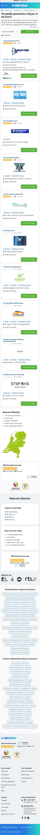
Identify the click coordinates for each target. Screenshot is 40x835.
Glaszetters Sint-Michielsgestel (20, 632)
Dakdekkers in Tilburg (20, 676)
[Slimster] (2, 10)
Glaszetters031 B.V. (10, 41)
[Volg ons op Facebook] (22, 818)
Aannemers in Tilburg (20, 663)
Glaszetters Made (12, 615)
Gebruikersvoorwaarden (9, 827)
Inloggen (4, 800)
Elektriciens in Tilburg (11, 688)
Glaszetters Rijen (31, 627)
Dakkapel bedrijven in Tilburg (20, 709)
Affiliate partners (27, 778)
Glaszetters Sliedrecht (20, 636)
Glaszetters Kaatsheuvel (29, 611)
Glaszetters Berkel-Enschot (12, 594)
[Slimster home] (20, 5)
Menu (6, 5)
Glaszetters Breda (27, 598)
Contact (23, 781)
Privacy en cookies (26, 827)
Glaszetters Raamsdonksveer (13, 627)
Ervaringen (5, 807)
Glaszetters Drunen (28, 602)
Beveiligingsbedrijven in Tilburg (20, 680)
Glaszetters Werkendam (20, 648)
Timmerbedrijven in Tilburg (20, 672)
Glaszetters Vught (12, 644)
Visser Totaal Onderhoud (12, 194)
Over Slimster (6, 804)
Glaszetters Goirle (29, 606)
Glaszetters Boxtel (12, 598)
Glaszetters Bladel (30, 594)
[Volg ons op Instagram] (25, 818)
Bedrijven (18, 10)
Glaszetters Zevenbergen (20, 653)
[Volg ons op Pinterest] (28, 818)
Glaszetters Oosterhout (29, 619)
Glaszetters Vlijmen (30, 640)
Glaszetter (8, 10)
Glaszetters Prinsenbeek (20, 623)
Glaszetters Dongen (12, 602)
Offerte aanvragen (29, 76)
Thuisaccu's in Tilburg (28, 726)
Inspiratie (4, 771)
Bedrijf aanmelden (27, 771)
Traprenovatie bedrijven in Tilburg (20, 722)
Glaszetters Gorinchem (10, 611)
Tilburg (37, 10)
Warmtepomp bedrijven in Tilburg (20, 701)
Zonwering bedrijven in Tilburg (20, 714)
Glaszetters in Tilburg (11, 726)
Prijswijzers (5, 775)
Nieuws (3, 811)
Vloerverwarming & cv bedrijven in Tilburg (20, 705)
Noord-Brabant (29, 10)
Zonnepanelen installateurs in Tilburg (20, 693)
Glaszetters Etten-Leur (12, 606)
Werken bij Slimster (8, 814)
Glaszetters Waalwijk (27, 644)
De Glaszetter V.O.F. (11, 121)
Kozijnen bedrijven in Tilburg (20, 667)
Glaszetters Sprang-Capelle (12, 640)
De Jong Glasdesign (11, 157)
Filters (31, 32)
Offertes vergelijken (8, 781)
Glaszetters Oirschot (27, 615)
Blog (2, 790)
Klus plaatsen (6, 778)
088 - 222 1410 (29, 800)
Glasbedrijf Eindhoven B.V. (13, 84)
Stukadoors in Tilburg (28, 688)
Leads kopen (25, 775)
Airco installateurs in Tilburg (20, 697)
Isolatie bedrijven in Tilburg (20, 718)
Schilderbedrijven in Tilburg (20, 684)
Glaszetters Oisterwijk (10, 619)
